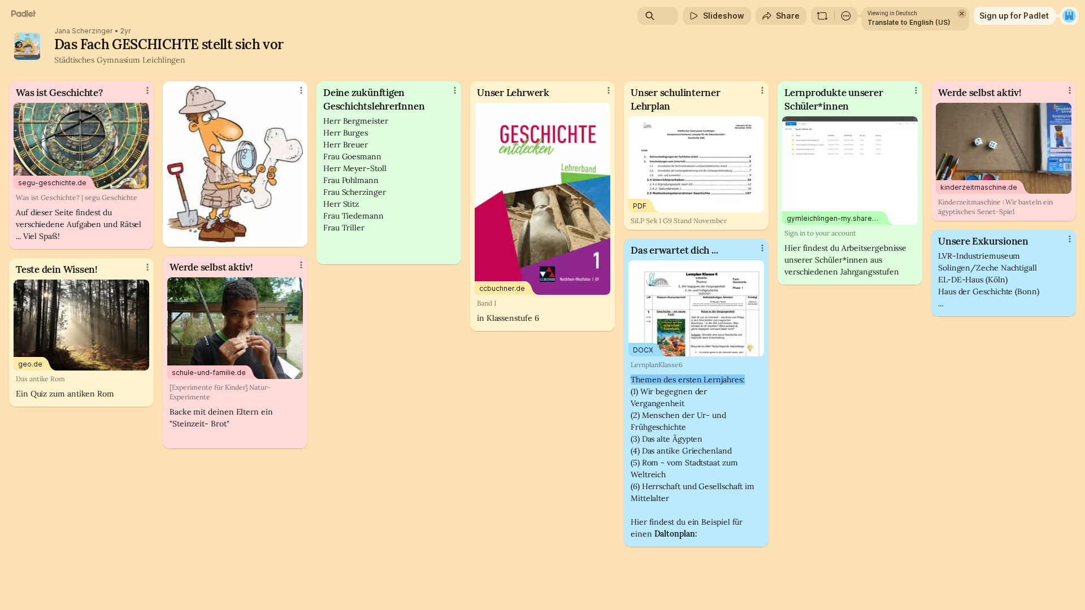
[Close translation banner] (961, 13)
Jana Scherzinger (83, 31)
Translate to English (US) (909, 22)
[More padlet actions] (846, 16)
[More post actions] (147, 90)
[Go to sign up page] (1069, 16)
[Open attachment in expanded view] (235, 164)
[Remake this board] (822, 16)
